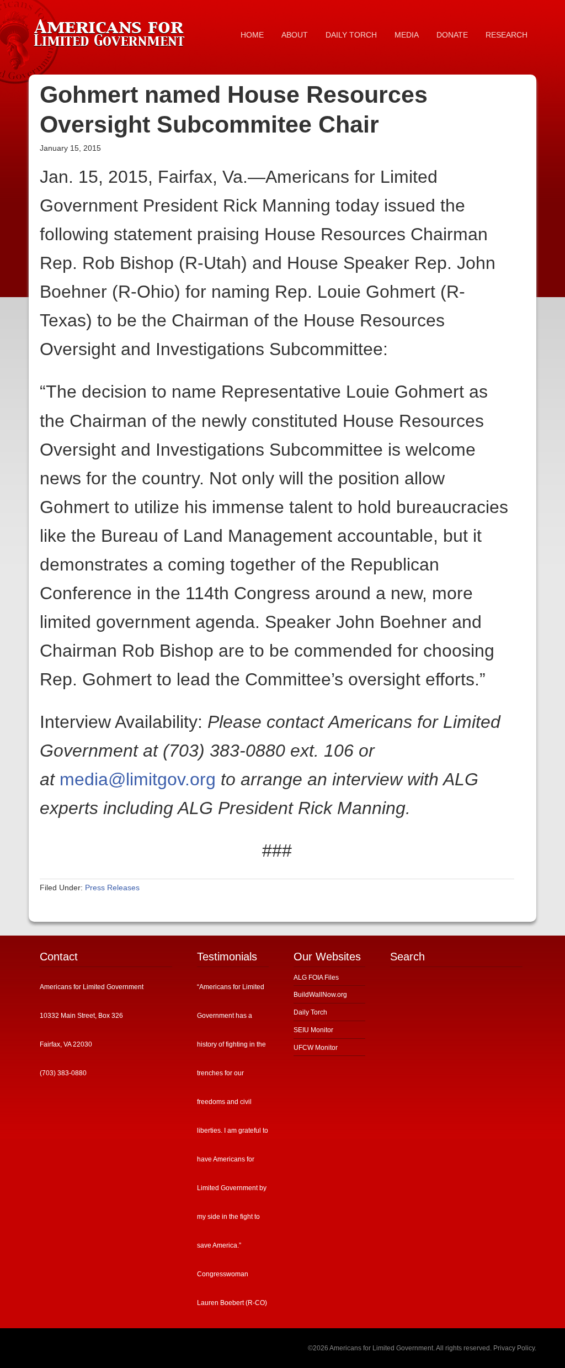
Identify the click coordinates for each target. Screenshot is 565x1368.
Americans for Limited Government (111, 30)
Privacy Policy (514, 1348)
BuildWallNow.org (320, 995)
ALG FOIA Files (316, 977)
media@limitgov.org (138, 779)
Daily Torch (310, 1012)
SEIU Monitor (313, 1030)
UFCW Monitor (316, 1048)
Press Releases (112, 887)
